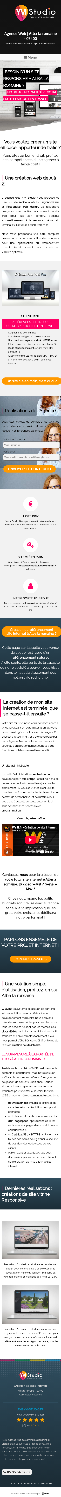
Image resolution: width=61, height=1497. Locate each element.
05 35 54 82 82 (18, 1472)
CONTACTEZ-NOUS (31, 959)
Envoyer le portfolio (29, 469)
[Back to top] (54, 1487)
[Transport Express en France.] (30, 1258)
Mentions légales (45, 1483)
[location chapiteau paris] (30, 1323)
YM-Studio (21, 1483)
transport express (12, 1276)
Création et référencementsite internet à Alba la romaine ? (32, 632)
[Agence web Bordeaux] (30, 1381)
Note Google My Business (30, 1414)
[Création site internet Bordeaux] (35, 23)
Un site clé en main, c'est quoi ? (32, 381)
